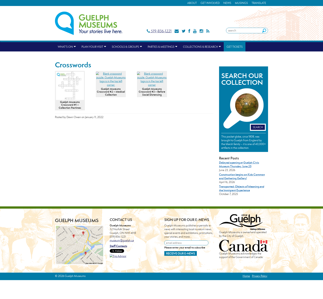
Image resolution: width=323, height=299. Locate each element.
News (227, 3)
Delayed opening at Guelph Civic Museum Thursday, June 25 (239, 164)
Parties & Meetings (161, 46)
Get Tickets (235, 46)
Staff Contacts (118, 246)
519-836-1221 (161, 30)
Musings (241, 3)
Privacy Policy (259, 276)
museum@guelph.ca (122, 240)
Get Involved (210, 3)
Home (246, 276)
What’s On (65, 46)
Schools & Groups (125, 46)
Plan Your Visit (92, 46)
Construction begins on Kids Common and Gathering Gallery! (242, 176)
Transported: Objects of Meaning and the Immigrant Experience (241, 188)
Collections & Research (200, 46)
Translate (259, 3)
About (192, 3)
